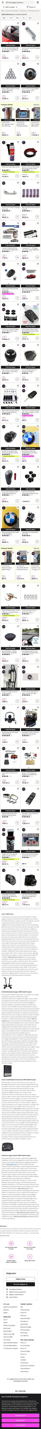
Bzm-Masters (14, 1231)
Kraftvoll (21, 1231)
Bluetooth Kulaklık (25, 1327)
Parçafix (14, 1229)
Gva (22, 1233)
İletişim (5, 1313)
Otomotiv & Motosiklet (11, 11)
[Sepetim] (37, 2)
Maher (9, 1231)
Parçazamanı (27, 1231)
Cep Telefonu (24, 1336)
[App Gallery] (26, 1385)
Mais (17, 18)
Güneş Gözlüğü (25, 1351)
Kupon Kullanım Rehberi (10, 1343)
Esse (39, 1229)
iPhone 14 (23, 1313)
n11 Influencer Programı (10, 1348)
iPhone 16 (23, 1354)
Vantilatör (23, 1360)
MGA (37, 1233)
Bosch (28, 1229)
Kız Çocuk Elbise (25, 1345)
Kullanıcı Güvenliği (8, 1334)
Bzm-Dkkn (3, 1233)
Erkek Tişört (23, 1333)
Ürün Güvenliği (7, 1337)
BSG (25, 1229)
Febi (33, 1231)
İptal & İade (6, 1328)
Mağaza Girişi (20, 1279)
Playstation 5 (24, 1321)
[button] (8, 43)
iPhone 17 (23, 1348)
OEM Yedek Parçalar (34, 11)
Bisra (18, 1233)
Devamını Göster (5, 1235)
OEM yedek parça (11, 1164)
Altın (21, 1307)
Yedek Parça (23, 11)
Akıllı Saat (23, 1315)
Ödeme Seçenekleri (9, 1325)
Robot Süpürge (24, 1310)
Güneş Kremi (24, 1363)
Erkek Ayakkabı (25, 1330)
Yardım (5, 1322)
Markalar (6, 1310)
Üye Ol (5, 1320)
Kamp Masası (24, 1371)
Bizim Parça (34, 1229)
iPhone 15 (23, 1343)
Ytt (16, 1233)
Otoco (36, 1231)
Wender (25, 1233)
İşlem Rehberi (7, 1331)
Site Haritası (7, 1340)
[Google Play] (14, 1385)
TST (14, 1233)
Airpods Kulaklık (25, 1318)
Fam (18, 1229)
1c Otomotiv (31, 1233)
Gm (24, 18)
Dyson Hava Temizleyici (27, 1365)
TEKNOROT (9, 1233)
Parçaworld (3, 1231)
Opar (30, 18)
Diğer (4, 18)
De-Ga (22, 1229)
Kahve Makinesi (25, 1368)
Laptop (22, 1357)
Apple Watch (24, 1324)
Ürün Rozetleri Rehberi (10, 1345)
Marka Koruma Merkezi (10, 1307)
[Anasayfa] (2, 11)
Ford (11, 18)
